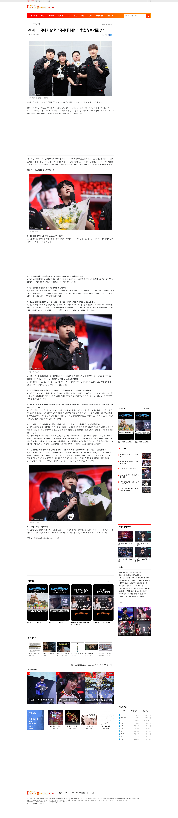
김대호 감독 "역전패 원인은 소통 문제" (142, 544)
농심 (121, 731)
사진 (42, 15)
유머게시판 (99, 15)
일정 (90, 15)
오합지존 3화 (89, 726)
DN (121, 739)
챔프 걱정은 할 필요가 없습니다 (102, 623)
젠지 (121, 715)
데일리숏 (110, 15)
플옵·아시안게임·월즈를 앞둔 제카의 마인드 (80, 623)
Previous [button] (29, 688)
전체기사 (34, 15)
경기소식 (51, 15)
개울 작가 (55, 728)
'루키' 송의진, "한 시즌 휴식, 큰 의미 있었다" (129, 482)
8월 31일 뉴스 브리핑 (34, 622)
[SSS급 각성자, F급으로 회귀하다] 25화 (55, 726)
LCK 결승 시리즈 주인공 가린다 (125, 544)
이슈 (68, 15)
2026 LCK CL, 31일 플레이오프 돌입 (130, 575)
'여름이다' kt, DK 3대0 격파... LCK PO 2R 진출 (133, 583)
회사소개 (149, 1)
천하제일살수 (32, 723)
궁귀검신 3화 (106, 726)
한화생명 (122, 718)
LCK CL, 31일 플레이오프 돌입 (125, 560)
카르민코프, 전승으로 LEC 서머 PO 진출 (131, 586)
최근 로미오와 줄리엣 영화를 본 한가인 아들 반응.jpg (105, 654)
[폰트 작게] (103, 35)
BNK (121, 734)
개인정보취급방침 (80, 793)
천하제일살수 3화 (72, 726)
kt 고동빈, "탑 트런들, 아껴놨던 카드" (142, 560)
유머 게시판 (32, 638)
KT (121, 726)
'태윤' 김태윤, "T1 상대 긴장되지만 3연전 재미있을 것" (129, 489)
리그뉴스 (29, 24)
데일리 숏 (31, 581)
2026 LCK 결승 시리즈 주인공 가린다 (130, 572)
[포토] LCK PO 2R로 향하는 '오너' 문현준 (131, 596)
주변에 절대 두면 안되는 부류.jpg (91, 654)
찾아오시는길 (90, 793)
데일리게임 (37, 1)
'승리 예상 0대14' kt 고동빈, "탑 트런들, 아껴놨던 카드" (135, 580)
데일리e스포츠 (30, 1)
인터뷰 (60, 15)
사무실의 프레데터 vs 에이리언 (48, 654)
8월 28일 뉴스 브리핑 (56, 622)
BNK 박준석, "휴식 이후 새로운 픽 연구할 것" (129, 476)
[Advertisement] (54, 135)
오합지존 (31, 726)
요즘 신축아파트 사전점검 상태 (34, 654)
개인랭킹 (145, 711)
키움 (121, 736)
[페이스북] (109, 35)
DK (121, 723)
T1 (121, 720)
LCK (123, 711)
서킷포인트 (134, 711)
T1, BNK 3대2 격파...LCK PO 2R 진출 (129, 455)
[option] (41, 688)
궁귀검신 (31, 728)
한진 (121, 728)
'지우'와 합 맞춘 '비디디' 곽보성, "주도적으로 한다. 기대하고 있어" (135, 588)
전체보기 (110, 581)
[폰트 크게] (106, 35)
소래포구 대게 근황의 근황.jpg (77, 654)
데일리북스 (72, 728)
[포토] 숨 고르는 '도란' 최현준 (128, 468)
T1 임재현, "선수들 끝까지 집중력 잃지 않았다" (129, 462)
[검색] (148, 16)
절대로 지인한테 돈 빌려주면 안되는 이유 (63, 654)
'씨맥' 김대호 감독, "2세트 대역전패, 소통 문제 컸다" (134, 577)
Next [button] (111, 688)
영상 (82, 15)
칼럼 (75, 15)
